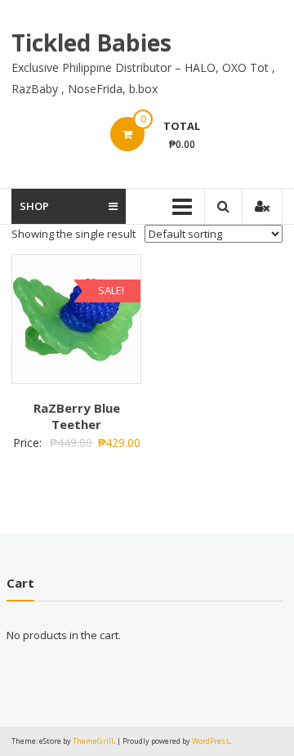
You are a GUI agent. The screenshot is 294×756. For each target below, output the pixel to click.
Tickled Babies (91, 42)
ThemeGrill (93, 741)
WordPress (210, 741)
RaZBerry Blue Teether (76, 416)
